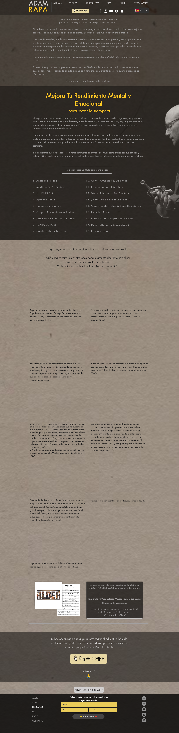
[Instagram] (144, 704)
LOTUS (35, 716)
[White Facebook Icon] (100, 11)
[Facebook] (144, 698)
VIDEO (35, 702)
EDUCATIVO (37, 707)
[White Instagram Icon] (106, 11)
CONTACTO (37, 721)
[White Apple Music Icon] (122, 11)
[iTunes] (144, 720)
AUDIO (35, 698)
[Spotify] (144, 715)
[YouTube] (111, 11)
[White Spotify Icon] (116, 11)
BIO (34, 711)
